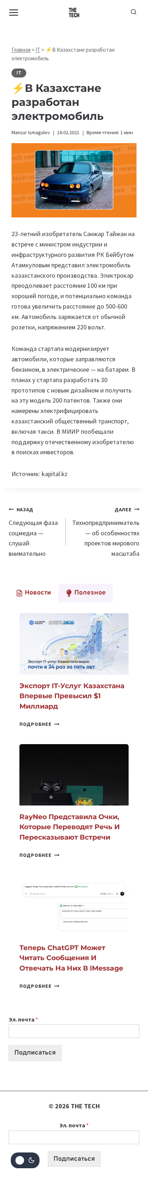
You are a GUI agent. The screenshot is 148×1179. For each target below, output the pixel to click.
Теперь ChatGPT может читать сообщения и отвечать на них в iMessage (71, 958)
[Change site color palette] (25, 1160)
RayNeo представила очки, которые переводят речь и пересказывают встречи (69, 827)
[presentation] (74, 644)
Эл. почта (23, 1019)
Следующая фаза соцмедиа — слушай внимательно (33, 532)
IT (38, 49)
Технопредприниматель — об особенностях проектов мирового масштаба (105, 532)
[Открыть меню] (13, 12)
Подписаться (35, 1053)
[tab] (33, 593)
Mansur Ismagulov (30, 132)
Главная (21, 49)
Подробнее (39, 724)
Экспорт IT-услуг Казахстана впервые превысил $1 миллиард (71, 696)
